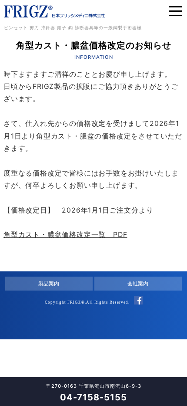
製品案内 (48, 283)
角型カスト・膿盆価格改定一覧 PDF (65, 234)
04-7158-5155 (93, 397)
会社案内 (137, 283)
